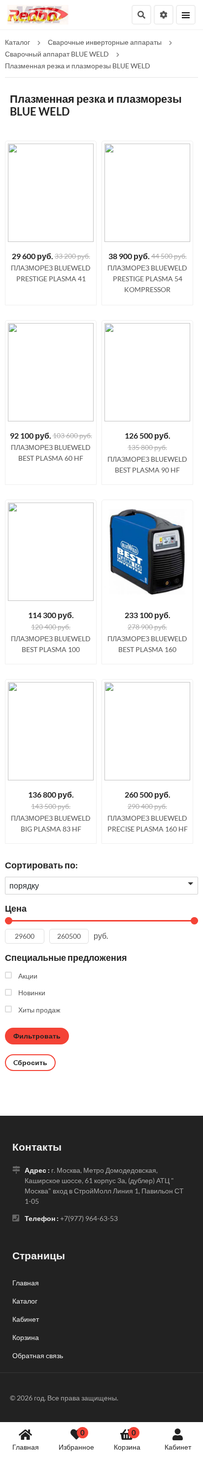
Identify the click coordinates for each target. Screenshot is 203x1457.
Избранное (76, 1439)
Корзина (127, 1439)
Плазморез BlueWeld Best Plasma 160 (147, 644)
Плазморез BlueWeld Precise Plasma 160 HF (147, 823)
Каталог (24, 1301)
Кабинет (178, 1447)
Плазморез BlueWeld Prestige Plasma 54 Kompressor (147, 279)
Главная (25, 1447)
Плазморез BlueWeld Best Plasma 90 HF (147, 464)
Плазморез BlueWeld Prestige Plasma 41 (51, 273)
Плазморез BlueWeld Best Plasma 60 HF (51, 452)
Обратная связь (37, 1355)
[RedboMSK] (37, 13)
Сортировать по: (41, 865)
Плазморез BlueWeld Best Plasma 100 (51, 644)
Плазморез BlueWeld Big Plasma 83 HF (51, 823)
